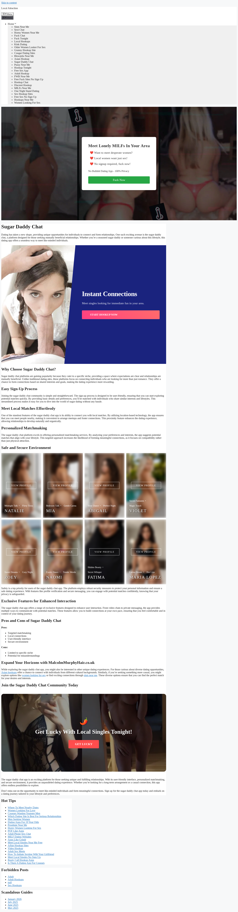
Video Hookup (15, 848)
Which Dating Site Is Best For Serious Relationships (34, 816)
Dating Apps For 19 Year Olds (23, 822)
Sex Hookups (15, 885)
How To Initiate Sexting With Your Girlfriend (31, 854)
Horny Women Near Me (26, 32)
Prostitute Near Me (17, 825)
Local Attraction (9, 8)
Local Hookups (22, 41)
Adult (11, 876)
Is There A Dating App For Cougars (26, 863)
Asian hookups (9, 672)
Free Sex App (21, 70)
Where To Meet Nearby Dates (23, 807)
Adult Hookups (16, 879)
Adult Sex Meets (16, 851)
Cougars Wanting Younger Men (24, 813)
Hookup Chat (21, 82)
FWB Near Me (22, 76)
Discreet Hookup (23, 85)
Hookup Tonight (22, 67)
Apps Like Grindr (17, 839)
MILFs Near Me (22, 88)
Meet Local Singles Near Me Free (25, 842)
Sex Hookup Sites (23, 94)
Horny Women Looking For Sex (24, 828)
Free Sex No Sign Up (25, 96)
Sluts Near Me (21, 26)
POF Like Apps (16, 831)
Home (11, 24)
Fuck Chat (19, 35)
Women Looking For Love (21, 810)
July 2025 (13, 902)
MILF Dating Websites (19, 836)
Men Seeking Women (19, 819)
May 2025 (13, 907)
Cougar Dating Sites (24, 53)
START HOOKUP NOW (104, 314)
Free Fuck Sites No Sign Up (28, 79)
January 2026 (15, 899)
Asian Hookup (21, 59)
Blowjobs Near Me (24, 56)
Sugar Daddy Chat (23, 61)
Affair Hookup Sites (18, 845)
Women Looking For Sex (27, 102)
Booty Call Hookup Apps (21, 860)
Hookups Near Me (23, 99)
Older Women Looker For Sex (29, 47)
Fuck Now (119, 180)
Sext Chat (19, 29)
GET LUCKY (83, 744)
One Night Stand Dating (26, 91)
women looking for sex (34, 675)
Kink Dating (20, 44)
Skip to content (9, 2)
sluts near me (90, 675)
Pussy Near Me (22, 64)
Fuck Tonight (21, 38)
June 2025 (13, 905)
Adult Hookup (21, 73)
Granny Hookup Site (25, 50)
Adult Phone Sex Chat (19, 833)
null (10, 882)
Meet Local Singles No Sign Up (24, 857)
